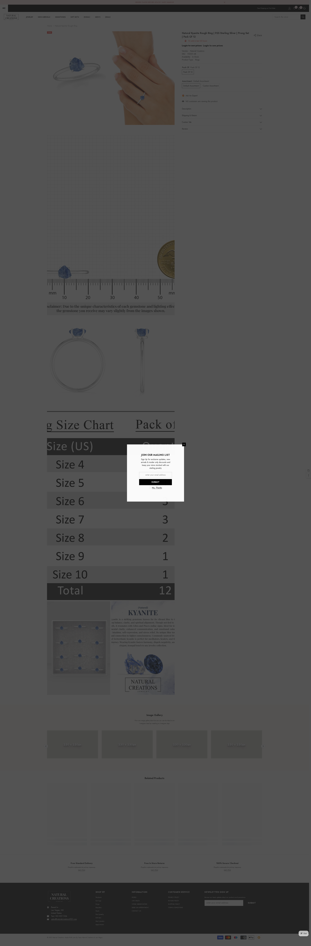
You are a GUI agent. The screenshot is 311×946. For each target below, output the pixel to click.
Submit (184, 482)
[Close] (212, 444)
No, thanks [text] (185, 487)
